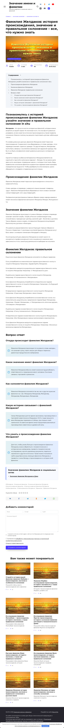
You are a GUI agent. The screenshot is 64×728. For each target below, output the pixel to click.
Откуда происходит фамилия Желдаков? (27, 95)
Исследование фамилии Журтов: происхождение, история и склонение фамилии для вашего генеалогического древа (45, 619)
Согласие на (27, 539)
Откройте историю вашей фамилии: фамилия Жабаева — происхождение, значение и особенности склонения (17, 579)
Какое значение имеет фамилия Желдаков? (28, 98)
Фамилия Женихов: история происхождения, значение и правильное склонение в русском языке (16, 692)
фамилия (39, 488)
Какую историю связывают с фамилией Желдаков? (30, 102)
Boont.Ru (55, 712)
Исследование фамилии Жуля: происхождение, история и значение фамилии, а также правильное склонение (45, 655)
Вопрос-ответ (15, 93)
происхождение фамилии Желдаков (37, 486)
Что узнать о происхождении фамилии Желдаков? (30, 105)
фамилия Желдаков (50, 488)
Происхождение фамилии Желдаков (24, 84)
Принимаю (45, 726)
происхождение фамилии (15, 486)
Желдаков (10, 484)
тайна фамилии (11, 488)
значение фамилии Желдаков (38, 484)
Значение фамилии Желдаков (21, 87)
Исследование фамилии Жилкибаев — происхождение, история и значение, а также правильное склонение (17, 618)
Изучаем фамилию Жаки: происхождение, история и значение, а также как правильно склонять (16, 655)
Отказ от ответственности (15, 543)
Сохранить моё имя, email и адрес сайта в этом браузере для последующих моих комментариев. (31, 534)
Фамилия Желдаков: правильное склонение (27, 90)
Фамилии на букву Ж (14, 58)
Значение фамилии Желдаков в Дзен (24, 476)
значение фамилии (21, 484)
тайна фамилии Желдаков (26, 488)
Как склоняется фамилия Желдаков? (26, 100)
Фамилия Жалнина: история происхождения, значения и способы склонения (44, 692)
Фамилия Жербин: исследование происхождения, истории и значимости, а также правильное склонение (45, 583)
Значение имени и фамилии (23, 712)
